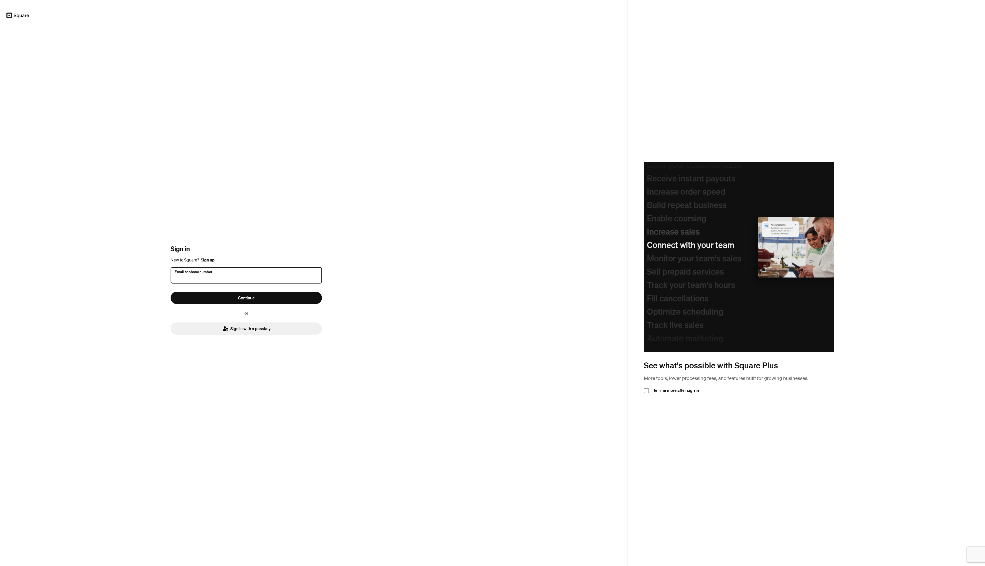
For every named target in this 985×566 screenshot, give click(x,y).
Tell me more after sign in (676, 390)
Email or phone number (193, 271)
